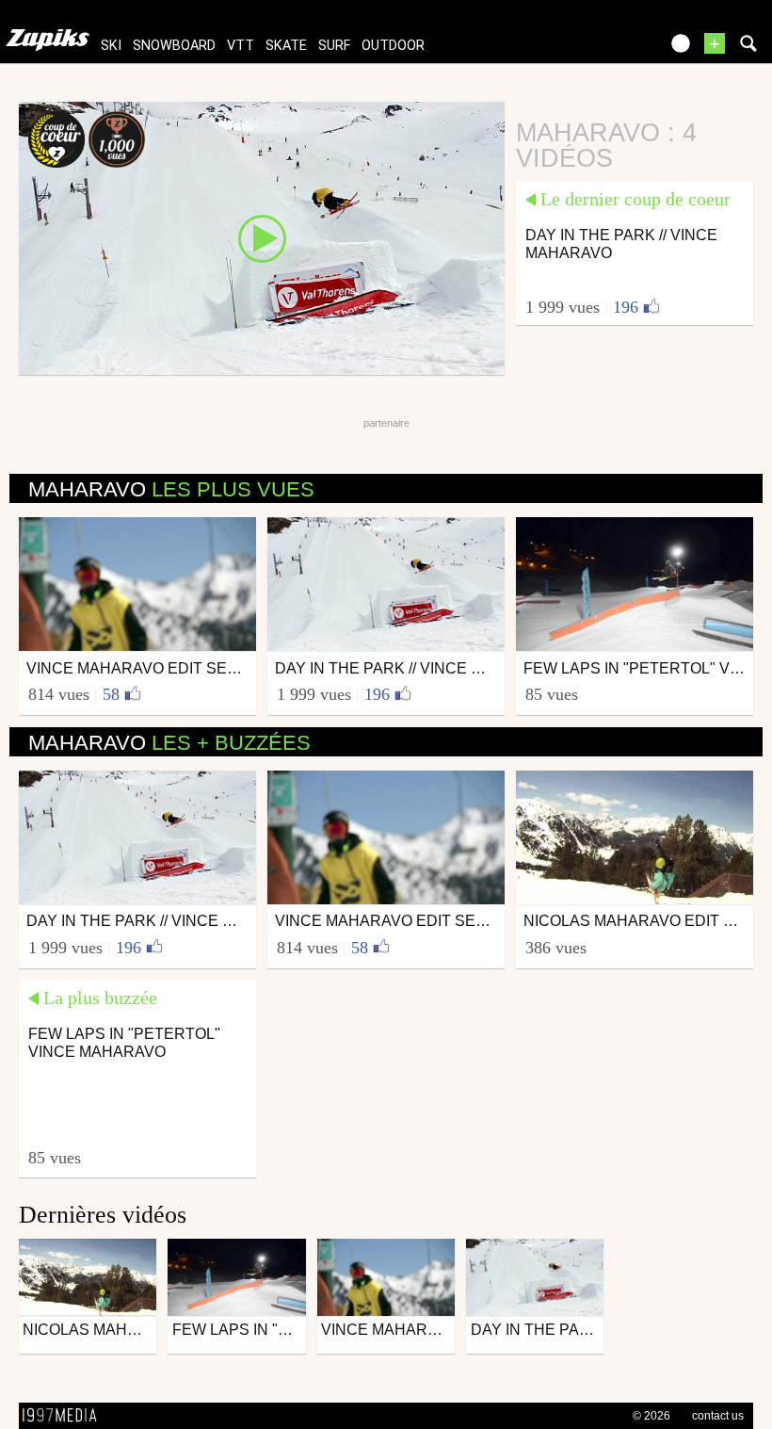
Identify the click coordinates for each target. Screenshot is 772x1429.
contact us (718, 1415)
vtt (240, 46)
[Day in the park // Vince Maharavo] (262, 237)
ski (111, 46)
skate (286, 46)
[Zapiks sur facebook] (604, 49)
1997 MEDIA (65, 1416)
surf (334, 46)
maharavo (171, 489)
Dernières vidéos (102, 1214)
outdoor (393, 46)
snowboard (174, 46)
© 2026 (651, 1415)
